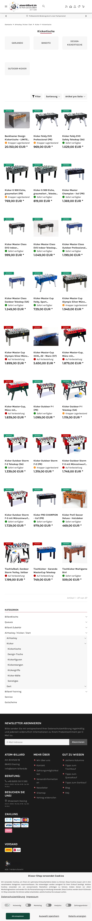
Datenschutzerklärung (60, 728)
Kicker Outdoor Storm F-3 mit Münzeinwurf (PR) (17, 516)
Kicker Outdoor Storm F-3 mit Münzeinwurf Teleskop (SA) (74, 462)
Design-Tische (15, 654)
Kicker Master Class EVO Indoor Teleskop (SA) (45, 246)
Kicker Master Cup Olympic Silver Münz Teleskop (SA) (16, 354)
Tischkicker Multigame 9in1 (74, 571)
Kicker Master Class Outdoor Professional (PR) (73, 246)
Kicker (10, 643)
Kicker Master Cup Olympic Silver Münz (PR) (73, 300)
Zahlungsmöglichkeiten (47, 772)
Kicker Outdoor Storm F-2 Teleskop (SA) (17, 462)
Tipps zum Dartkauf (75, 782)
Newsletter (42, 787)
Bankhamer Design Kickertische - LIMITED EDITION (17, 138)
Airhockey (12, 638)
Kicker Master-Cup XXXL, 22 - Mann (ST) (45, 354)
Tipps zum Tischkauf (70, 767)
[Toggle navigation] (6, 6)
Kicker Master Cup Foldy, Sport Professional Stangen (45, 300)
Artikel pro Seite (74, 96)
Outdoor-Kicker (17, 68)
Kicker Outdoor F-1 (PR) (44, 408)
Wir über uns (43, 760)
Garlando (17, 43)
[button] (51, 6)
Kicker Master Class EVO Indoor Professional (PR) (15, 246)
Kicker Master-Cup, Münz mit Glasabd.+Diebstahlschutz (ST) (16, 408)
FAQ (67, 792)
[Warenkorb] (84, 6)
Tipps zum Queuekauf (71, 776)
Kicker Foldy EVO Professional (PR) (43, 138)
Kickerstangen (15, 664)
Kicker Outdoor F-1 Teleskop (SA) (72, 408)
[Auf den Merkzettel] (25, 111)
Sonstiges (13, 681)
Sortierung (51, 96)
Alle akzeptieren (18, 916)
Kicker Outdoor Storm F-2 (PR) (46, 462)
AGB (6, 869)
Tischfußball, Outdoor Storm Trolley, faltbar (17, 571)
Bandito (46, 43)
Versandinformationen (47, 781)
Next (86, 16)
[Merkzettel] (79, 6)
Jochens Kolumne (74, 760)
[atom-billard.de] (23, 6)
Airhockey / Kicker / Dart (18, 632)
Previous (6, 16)
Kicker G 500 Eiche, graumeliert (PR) (15, 192)
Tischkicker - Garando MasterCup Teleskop (45, 571)
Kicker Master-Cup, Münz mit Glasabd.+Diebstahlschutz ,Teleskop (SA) (74, 354)
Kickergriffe (14, 670)
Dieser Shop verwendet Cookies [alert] (46, 875)
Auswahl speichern (49, 916)
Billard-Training (13, 691)
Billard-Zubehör (13, 627)
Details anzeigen (77, 916)
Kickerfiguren (15, 659)
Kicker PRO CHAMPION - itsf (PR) (46, 516)
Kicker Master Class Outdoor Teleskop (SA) (17, 300)
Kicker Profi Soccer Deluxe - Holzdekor (72, 516)
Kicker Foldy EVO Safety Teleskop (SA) (73, 138)
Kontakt (41, 765)
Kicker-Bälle (14, 675)
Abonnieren (78, 742)
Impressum (32, 896)
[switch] (7, 905)
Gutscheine (11, 702)
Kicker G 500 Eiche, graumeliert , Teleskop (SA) (46, 192)
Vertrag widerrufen (46, 797)
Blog (67, 787)
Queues (9, 622)
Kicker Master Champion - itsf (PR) (73, 192)
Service (9, 697)
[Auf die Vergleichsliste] (19, 111)
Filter (37, 96)
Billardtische (11, 616)
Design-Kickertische (74, 43)
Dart (9, 686)
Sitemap (41, 792)
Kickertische (14, 648)
